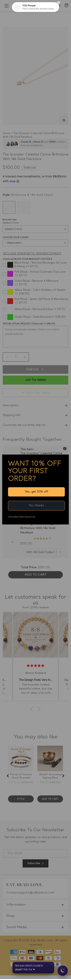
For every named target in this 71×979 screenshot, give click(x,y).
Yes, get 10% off (36, 491)
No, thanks (36, 505)
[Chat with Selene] (62, 970)
